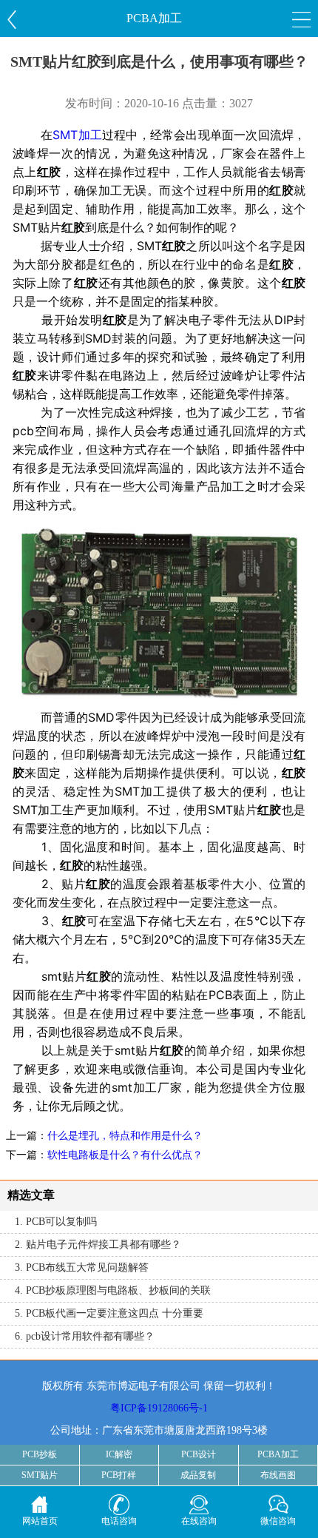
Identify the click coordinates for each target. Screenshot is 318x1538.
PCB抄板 (39, 1454)
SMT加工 (77, 134)
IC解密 (119, 1454)
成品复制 (198, 1475)
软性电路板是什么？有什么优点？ (125, 1155)
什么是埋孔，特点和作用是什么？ (125, 1135)
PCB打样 (118, 1475)
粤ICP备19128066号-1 (159, 1408)
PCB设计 (198, 1454)
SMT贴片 (39, 1475)
